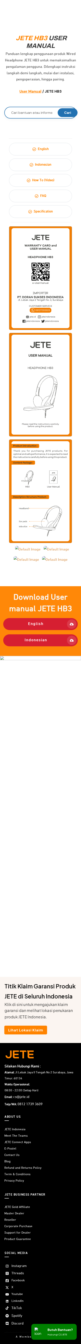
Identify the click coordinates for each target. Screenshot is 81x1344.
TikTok (16, 1308)
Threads (17, 1273)
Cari (67, 112)
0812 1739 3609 (30, 1104)
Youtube (17, 1294)
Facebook (18, 1280)
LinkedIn (17, 1300)
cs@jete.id (21, 1097)
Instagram (19, 1266)
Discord (17, 1323)
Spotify (16, 1316)
